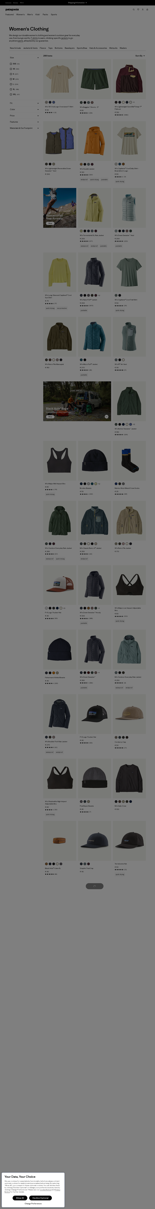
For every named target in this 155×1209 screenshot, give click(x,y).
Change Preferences (33, 1204)
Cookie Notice (45, 1190)
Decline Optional (40, 1198)
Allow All (20, 1198)
